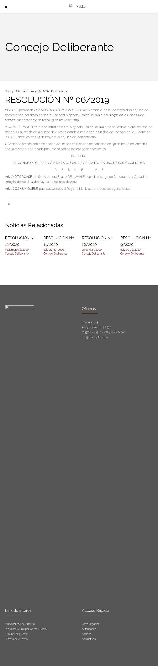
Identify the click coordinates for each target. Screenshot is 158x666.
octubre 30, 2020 (54, 249)
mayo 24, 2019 (40, 91)
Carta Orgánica (91, 624)
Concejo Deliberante (17, 91)
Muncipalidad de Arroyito (20, 624)
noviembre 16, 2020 (17, 249)
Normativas (89, 639)
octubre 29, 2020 (92, 249)
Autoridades (89, 629)
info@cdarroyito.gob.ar (95, 337)
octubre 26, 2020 (130, 249)
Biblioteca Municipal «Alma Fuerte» (26, 629)
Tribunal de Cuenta (16, 634)
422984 (108, 332)
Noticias (86, 634)
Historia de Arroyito (16, 639)
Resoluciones (59, 91)
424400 (121, 332)
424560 (96, 332)
